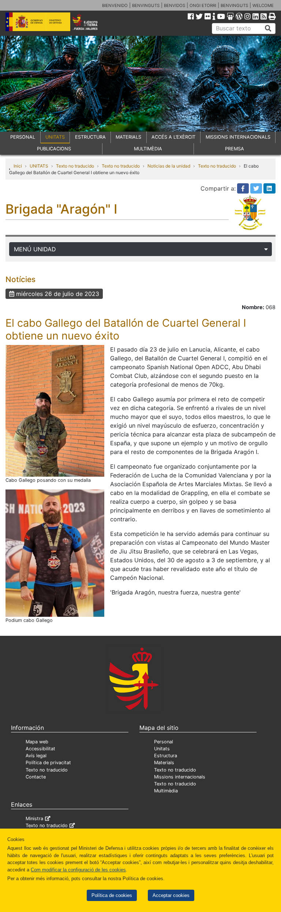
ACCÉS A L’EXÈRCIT (173, 137)
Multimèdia (166, 790)
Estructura (165, 755)
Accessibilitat (40, 748)
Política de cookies (111, 895)
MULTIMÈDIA (148, 148)
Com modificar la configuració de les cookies (78, 869)
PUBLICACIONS (54, 148)
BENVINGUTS (146, 5)
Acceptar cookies (171, 895)
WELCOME (263, 5)
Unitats (162, 748)
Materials (164, 762)
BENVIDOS (174, 5)
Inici (18, 166)
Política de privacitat (48, 762)
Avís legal (36, 755)
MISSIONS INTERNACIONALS (238, 137)
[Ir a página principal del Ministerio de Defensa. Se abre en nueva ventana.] (37, 21)
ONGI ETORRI (203, 5)
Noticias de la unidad (168, 166)
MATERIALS (128, 137)
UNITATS (55, 137)
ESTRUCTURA (90, 137)
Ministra (34, 818)
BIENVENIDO (115, 5)
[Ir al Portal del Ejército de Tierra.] (90, 21)
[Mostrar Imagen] (54, 410)
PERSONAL (22, 137)
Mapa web (37, 741)
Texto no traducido (75, 166)
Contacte (36, 777)
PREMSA (234, 148)
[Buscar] (268, 28)
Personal (163, 741)
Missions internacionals (179, 777)
